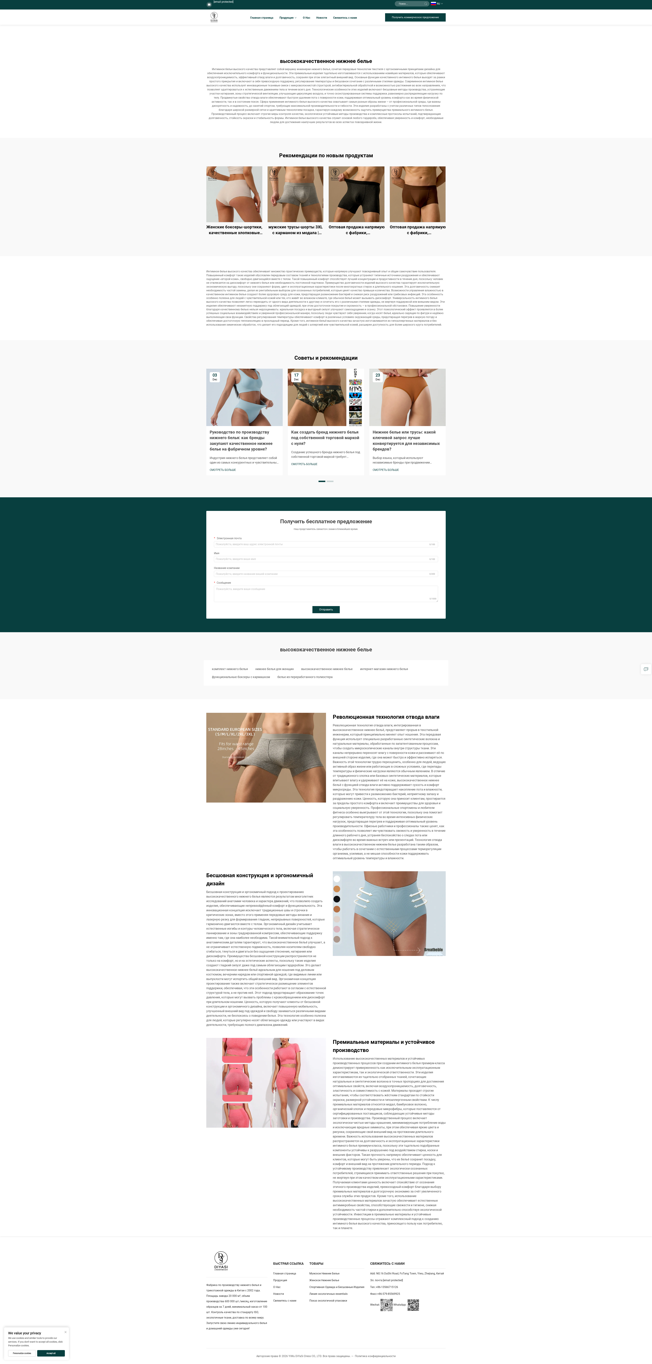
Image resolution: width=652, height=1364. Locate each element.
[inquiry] (646, 669)
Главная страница (261, 17)
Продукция (286, 17)
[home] (214, 17)
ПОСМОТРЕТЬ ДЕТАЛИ (234, 194)
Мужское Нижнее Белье (324, 1273)
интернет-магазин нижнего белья (384, 669)
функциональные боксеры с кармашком (241, 677)
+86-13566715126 (387, 1287)
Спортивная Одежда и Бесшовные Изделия (336, 1287)
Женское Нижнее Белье (324, 1280)
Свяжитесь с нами (345, 17)
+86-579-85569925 (388, 1293)
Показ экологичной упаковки (328, 1300)
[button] (322, 481)
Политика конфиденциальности (375, 1356)
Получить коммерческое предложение (415, 17)
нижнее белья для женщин (274, 669)
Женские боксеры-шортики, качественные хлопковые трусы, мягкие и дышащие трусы (234, 230)
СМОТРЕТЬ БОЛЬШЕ (223, 470)
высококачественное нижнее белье (327, 669)
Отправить (326, 609)
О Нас (306, 17)
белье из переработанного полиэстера (305, 677)
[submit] (425, 3)
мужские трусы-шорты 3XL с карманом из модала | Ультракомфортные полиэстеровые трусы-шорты (295, 230)
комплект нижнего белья (230, 669)
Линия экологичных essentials (328, 1293)
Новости (321, 17)
